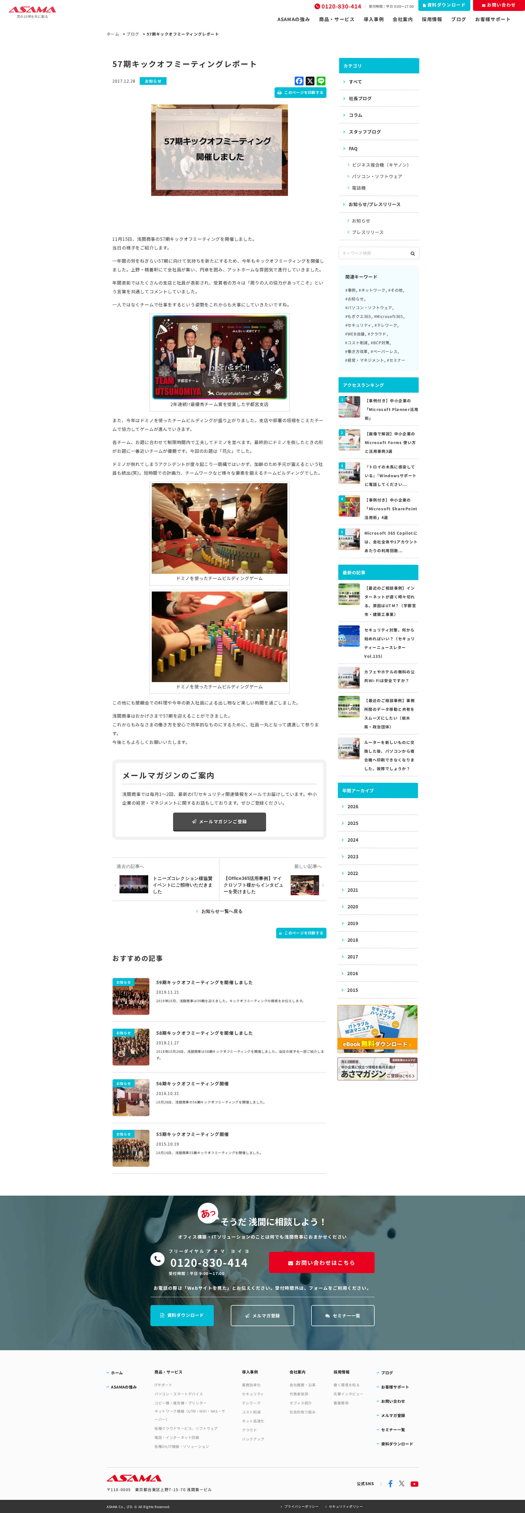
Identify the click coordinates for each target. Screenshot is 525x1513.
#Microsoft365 (388, 316)
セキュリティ (253, 1393)
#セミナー (396, 360)
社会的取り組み (303, 1412)
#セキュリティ (358, 325)
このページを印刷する (303, 92)
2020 (353, 906)
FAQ (353, 148)
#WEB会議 (355, 334)
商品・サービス (337, 19)
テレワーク (251, 1402)
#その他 (395, 290)
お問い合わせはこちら (325, 1262)
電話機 (359, 187)
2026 (353, 806)
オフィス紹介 (301, 1402)
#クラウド (377, 334)
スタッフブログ (365, 131)
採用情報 (432, 19)
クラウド (249, 1430)
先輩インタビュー (348, 1393)
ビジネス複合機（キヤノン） (382, 164)
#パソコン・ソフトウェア (368, 307)
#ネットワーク (372, 290)
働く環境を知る (347, 1384)
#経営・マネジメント (364, 360)
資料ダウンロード (185, 1315)
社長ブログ (360, 98)
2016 (352, 973)
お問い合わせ (393, 1401)
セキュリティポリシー (346, 1506)
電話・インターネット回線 (176, 1437)
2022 (353, 873)
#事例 (350, 290)
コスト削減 (251, 1412)
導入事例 (374, 19)
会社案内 (403, 19)
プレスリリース (368, 232)
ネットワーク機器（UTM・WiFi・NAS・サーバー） (189, 1415)
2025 (353, 823)
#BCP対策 (380, 342)
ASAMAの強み (294, 19)
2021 (353, 889)
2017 (353, 956)
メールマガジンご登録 (223, 821)
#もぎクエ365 (358, 316)
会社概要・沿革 (303, 1384)
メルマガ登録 (266, 1315)
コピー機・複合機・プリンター (180, 1402)
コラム (356, 115)
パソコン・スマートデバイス (178, 1393)
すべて (355, 81)
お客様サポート (493, 19)
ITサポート (163, 1384)
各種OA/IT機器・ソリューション (181, 1446)
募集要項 (341, 1402)
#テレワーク (386, 325)
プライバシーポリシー (301, 1506)
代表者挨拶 (299, 1393)
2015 (352, 990)
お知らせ (361, 220)
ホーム (113, 34)
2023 (353, 856)
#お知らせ (354, 299)
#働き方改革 (356, 351)
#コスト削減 (356, 342)
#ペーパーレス (384, 351)
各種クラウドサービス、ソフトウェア (186, 1428)
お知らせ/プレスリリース (375, 204)
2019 (353, 923)
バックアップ (253, 1439)
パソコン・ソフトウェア (377, 176)
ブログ (458, 19)
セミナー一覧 (346, 1315)
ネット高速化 (253, 1421)
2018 (353, 940)
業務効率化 (251, 1384)
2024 (353, 839)
